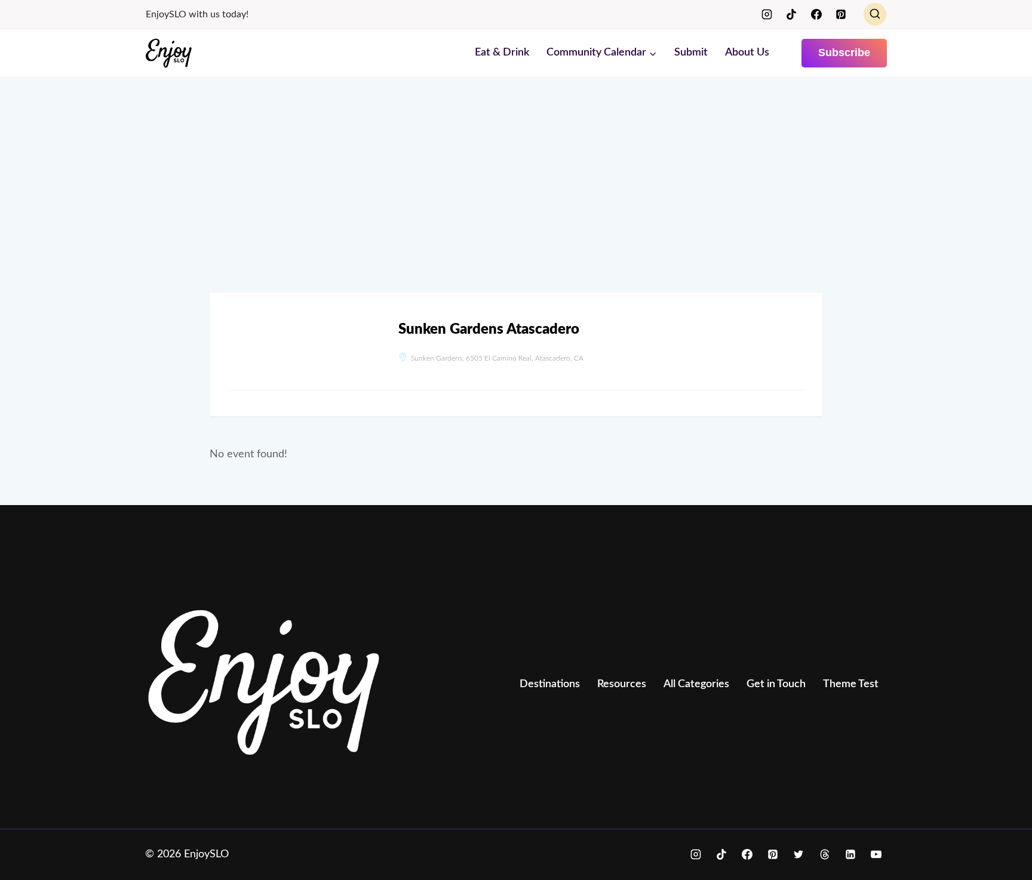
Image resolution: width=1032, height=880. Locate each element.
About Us (747, 52)
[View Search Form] (875, 14)
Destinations (550, 684)
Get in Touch (776, 684)
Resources (621, 684)
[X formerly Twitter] (798, 854)
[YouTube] (876, 854)
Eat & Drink (502, 52)
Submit (691, 52)
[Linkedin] (850, 854)
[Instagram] (767, 14)
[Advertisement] (516, 197)
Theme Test (851, 684)
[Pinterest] (841, 14)
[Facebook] (816, 14)
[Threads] (825, 854)
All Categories (696, 684)
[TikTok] (791, 14)
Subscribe (844, 53)
